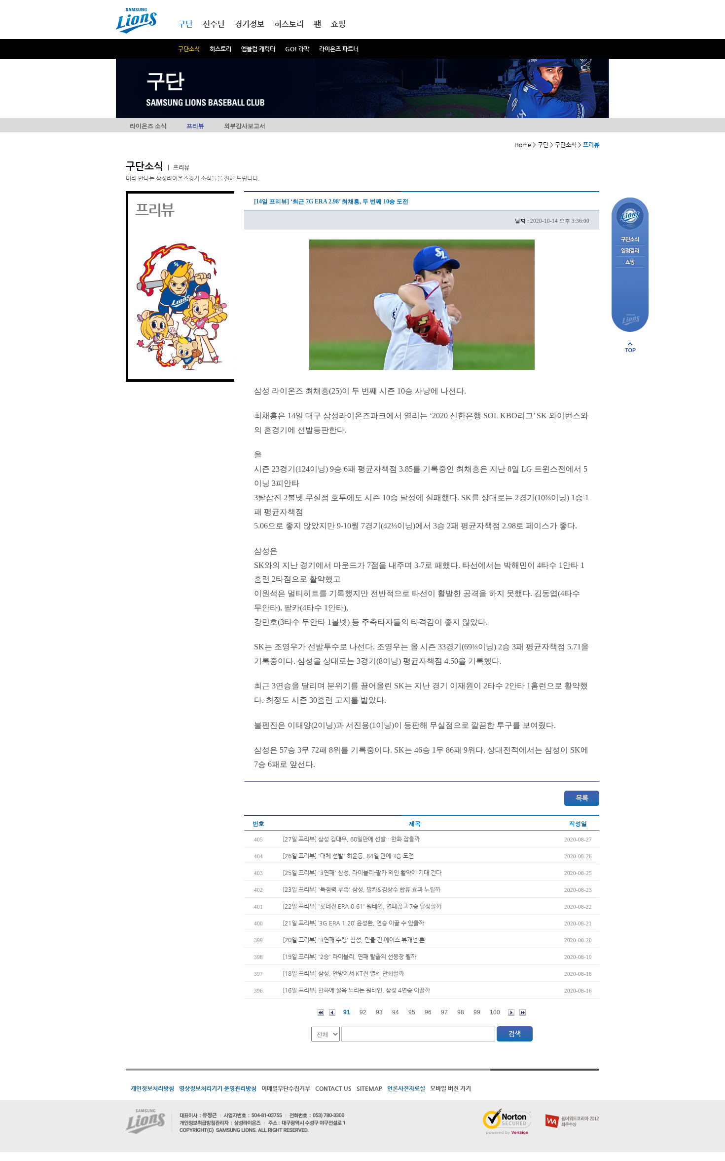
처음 (320, 1012)
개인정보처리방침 (152, 1088)
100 (495, 1012)
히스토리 (220, 48)
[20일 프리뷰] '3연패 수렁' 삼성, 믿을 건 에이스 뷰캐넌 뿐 (354, 939)
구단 (185, 24)
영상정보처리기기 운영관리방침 (217, 1088)
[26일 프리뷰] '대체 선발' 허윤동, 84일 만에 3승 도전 (348, 855)
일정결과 (630, 251)
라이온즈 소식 (148, 125)
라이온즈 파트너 (339, 48)
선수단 (214, 24)
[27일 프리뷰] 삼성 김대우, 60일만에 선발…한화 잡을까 (351, 839)
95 (411, 1012)
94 (395, 1012)
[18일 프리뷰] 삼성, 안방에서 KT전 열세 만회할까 (343, 973)
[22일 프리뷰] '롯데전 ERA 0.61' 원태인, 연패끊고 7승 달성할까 (362, 906)
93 (379, 1012)
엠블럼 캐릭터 (258, 48)
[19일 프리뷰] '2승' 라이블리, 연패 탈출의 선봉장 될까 (349, 956)
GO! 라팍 (297, 48)
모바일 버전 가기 (450, 1088)
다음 (511, 1012)
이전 (332, 1012)
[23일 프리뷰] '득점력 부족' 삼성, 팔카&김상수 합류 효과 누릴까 (361, 889)
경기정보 (249, 24)
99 (476, 1012)
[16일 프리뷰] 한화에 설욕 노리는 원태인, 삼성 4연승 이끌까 (356, 990)
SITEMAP (369, 1088)
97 (444, 1012)
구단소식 (189, 48)
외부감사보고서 (244, 125)
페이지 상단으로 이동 (630, 347)
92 (363, 1012)
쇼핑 (338, 24)
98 (460, 1012)
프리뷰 (195, 125)
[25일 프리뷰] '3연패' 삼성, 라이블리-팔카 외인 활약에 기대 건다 (362, 872)
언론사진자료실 (406, 1088)
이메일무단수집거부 (285, 1088)
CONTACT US (333, 1088)
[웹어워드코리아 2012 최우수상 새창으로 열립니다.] (572, 1112)
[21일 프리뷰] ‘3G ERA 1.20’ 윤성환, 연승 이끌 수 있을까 (353, 923)
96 (428, 1012)
